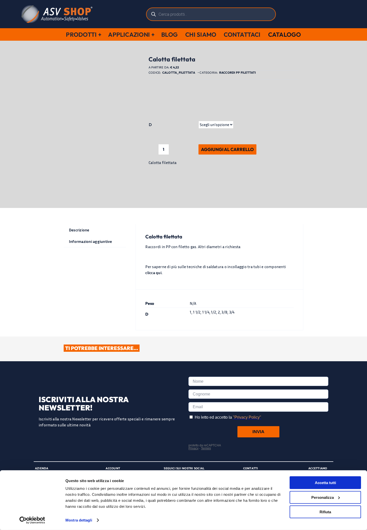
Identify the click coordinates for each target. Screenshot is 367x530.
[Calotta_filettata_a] (102, 169)
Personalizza (322, 497)
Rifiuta (325, 512)
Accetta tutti (325, 483)
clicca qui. (153, 272)
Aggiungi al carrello (227, 149)
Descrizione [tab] (79, 229)
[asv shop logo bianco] (56, 6)
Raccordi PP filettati (237, 72)
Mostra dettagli (78, 520)
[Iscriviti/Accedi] (332, 14)
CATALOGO (284, 34)
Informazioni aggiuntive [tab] (90, 241)
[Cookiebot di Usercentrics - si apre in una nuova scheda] (32, 520)
